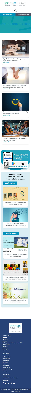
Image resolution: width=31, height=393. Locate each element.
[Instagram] (11, 383)
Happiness (5, 363)
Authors (5, 341)
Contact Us (5, 349)
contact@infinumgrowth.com (10, 378)
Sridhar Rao (7, 115)
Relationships (6, 358)
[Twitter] (6, 383)
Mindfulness (6, 360)
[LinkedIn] (8, 383)
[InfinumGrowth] (15, 328)
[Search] (15, 11)
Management (6, 367)
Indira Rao (6, 62)
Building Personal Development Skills (12, 342)
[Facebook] (3, 383)
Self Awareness (7, 357)
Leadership (6, 365)
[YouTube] (14, 383)
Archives (5, 348)
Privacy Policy (6, 344)
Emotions (5, 362)
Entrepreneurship (7, 369)
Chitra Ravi (7, 89)
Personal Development (23, 14)
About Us (5, 339)
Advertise (5, 346)
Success (5, 370)
